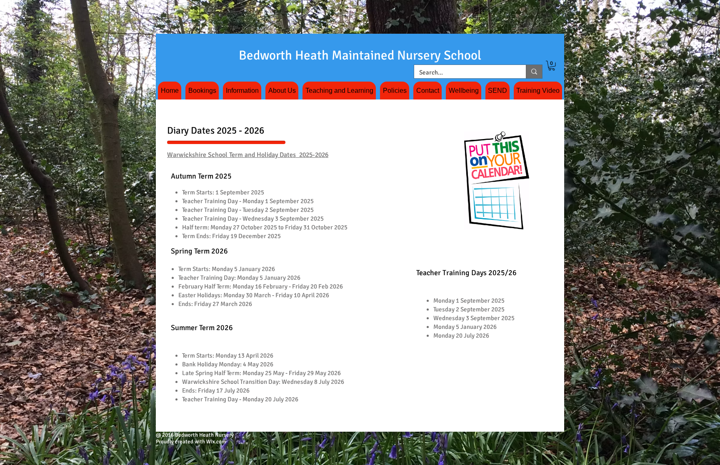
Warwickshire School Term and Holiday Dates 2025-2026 (247, 155)
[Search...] (534, 71)
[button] (552, 66)
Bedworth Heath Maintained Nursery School (360, 55)
